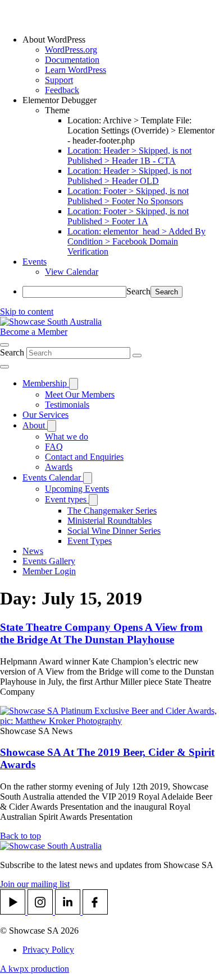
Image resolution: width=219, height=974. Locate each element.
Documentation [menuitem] (72, 59)
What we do (66, 436)
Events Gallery (48, 561)
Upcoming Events (77, 488)
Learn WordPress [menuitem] (75, 70)
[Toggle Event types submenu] (93, 500)
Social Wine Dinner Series (114, 531)
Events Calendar (52, 477)
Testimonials (67, 404)
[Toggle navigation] (4, 366)
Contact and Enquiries (84, 456)
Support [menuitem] (59, 80)
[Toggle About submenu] (51, 426)
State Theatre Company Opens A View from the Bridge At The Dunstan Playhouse (101, 633)
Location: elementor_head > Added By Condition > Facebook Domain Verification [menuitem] (136, 241)
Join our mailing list (35, 884)
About (34, 425)
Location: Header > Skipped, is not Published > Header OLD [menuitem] (129, 176)
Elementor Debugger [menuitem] (59, 100)
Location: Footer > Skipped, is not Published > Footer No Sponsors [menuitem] (128, 196)
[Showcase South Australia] (51, 321)
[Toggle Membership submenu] (73, 384)
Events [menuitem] (34, 261)
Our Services (45, 414)
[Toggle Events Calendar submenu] (87, 478)
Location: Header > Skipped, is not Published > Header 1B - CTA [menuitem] (129, 155)
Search (138, 291)
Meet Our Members (80, 394)
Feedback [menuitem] (62, 90)
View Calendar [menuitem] (71, 271)
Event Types (89, 541)
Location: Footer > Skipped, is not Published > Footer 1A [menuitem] (128, 216)
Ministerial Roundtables (109, 520)
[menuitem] (120, 40)
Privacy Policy (48, 949)
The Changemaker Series (112, 510)
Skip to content (26, 311)
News (32, 551)
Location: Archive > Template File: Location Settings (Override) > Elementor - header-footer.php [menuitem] (141, 130)
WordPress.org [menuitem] (71, 49)
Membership (45, 383)
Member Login (49, 571)
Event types (67, 499)
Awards (58, 467)
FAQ (54, 446)
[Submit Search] (137, 355)
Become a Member (33, 331)
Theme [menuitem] (57, 110)
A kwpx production (34, 968)
